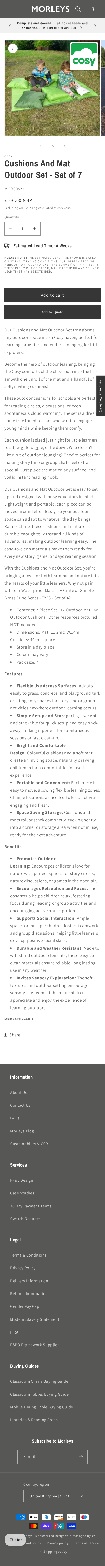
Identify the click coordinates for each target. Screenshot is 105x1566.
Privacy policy (57, 1543)
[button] (11, 9)
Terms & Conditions (28, 1255)
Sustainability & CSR (29, 1143)
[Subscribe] (81, 1457)
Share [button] (14, 1035)
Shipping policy (55, 1551)
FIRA (14, 1332)
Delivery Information (29, 1281)
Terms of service (86, 1543)
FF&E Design (21, 1180)
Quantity (11, 217)
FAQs (15, 1118)
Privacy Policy (23, 1268)
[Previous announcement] (10, 25)
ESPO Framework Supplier (34, 1345)
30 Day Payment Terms (31, 1206)
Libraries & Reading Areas (34, 1419)
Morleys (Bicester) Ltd (37, 1536)
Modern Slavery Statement (34, 1319)
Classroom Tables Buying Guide (39, 1394)
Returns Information (29, 1293)
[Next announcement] (95, 25)
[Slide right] (64, 145)
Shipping (31, 208)
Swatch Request (25, 1218)
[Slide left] (40, 145)
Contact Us (20, 1105)
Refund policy (30, 1543)
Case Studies (22, 1193)
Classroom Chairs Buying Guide (39, 1381)
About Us (18, 1092)
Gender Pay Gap (25, 1306)
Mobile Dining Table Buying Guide (41, 1407)
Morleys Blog (22, 1131)
